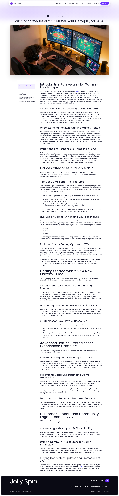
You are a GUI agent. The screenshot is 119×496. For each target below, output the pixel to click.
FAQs (86, 486)
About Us (93, 491)
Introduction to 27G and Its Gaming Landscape (27, 86)
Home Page (74, 486)
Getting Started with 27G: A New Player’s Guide (26, 93)
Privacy (98, 491)
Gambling (70, 16)
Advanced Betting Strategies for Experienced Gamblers (26, 98)
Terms (103, 491)
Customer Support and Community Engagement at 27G (27, 102)
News (81, 486)
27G (76, 91)
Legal (107, 491)
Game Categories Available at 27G (27, 90)
